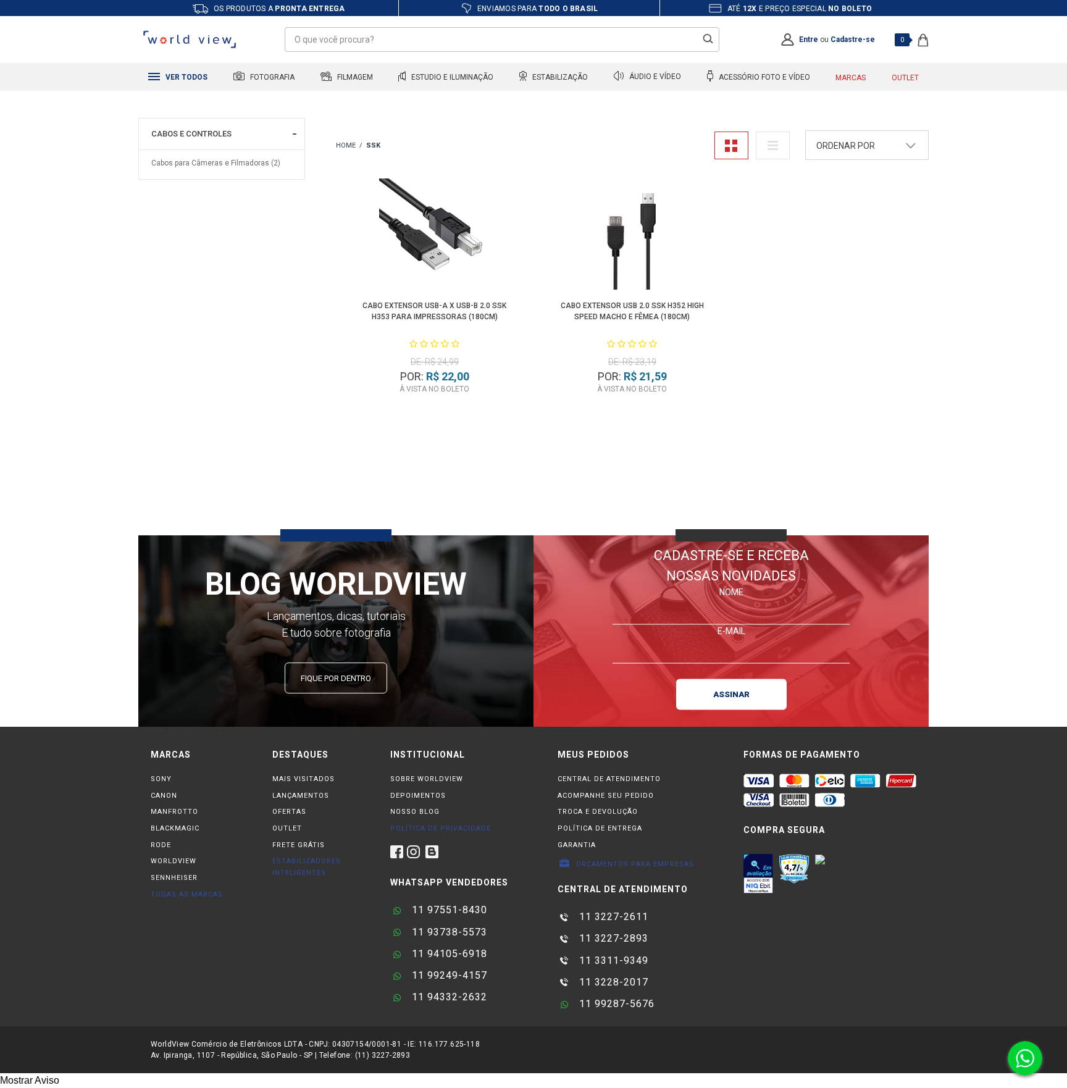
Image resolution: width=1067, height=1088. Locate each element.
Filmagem (354, 77)
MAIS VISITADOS (303, 779)
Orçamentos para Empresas (634, 864)
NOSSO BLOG (415, 812)
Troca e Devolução (598, 812)
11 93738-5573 (448, 932)
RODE (161, 845)
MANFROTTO (174, 812)
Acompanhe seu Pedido (606, 796)
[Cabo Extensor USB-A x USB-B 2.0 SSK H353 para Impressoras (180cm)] (435, 236)
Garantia (577, 845)
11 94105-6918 (448, 954)
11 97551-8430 (448, 910)
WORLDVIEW (173, 861)
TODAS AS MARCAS (187, 894)
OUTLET (287, 828)
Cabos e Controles (191, 133)
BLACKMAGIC (175, 828)
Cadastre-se (853, 39)
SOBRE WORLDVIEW (426, 779)
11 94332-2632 (448, 997)
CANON (164, 796)
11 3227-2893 (612, 938)
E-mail (731, 630)
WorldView (346, 146)
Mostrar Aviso (29, 1080)
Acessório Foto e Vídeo (763, 77)
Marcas (850, 77)
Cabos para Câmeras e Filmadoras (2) (215, 163)
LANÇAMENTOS (300, 796)
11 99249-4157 (448, 975)
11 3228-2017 (612, 982)
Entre (808, 39)
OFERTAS (289, 812)
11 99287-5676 (615, 1004)
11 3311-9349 (612, 960)
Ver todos (185, 77)
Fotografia (271, 77)
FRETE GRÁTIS (298, 845)
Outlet (905, 77)
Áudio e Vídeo (654, 77)
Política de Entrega (600, 828)
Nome (731, 591)
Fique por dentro (336, 678)
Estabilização (559, 77)
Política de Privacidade (440, 828)
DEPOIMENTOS (418, 796)
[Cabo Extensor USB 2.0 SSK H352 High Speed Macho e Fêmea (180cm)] (633, 236)
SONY (161, 779)
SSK (373, 145)
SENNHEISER (174, 878)
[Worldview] (190, 39)
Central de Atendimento (609, 779)
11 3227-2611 (612, 917)
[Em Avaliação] (758, 873)
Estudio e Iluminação (451, 77)
